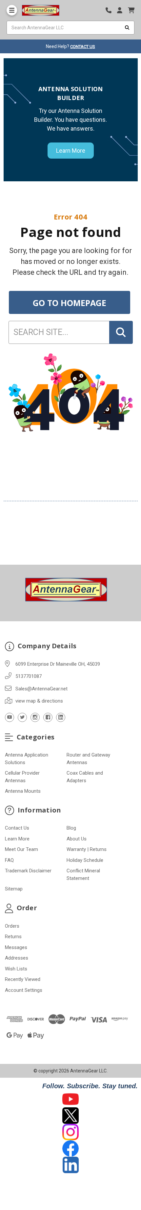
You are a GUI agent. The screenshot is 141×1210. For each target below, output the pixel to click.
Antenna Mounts (23, 791)
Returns (13, 937)
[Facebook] (47, 717)
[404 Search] (121, 332)
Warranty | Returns (87, 849)
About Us (77, 839)
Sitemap (14, 889)
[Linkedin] (60, 717)
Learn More (70, 150)
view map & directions (39, 701)
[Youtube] (9, 717)
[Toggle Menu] (12, 10)
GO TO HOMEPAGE (69, 302)
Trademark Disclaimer (28, 871)
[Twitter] (22, 717)
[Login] (122, 10)
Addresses (16, 958)
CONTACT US (82, 46)
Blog (71, 828)
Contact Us (17, 828)
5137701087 (28, 676)
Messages (16, 947)
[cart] (131, 10)
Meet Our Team (21, 849)
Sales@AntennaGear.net (41, 689)
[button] (71, 1099)
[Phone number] (111, 10)
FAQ (9, 860)
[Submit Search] (127, 28)
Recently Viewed (22, 979)
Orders (12, 926)
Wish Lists (16, 969)
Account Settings (23, 990)
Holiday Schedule (85, 860)
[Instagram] (35, 717)
